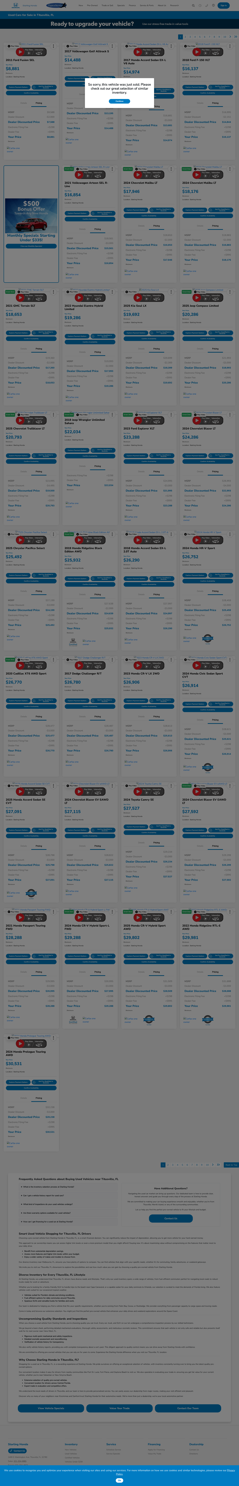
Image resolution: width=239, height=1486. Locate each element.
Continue (119, 101)
